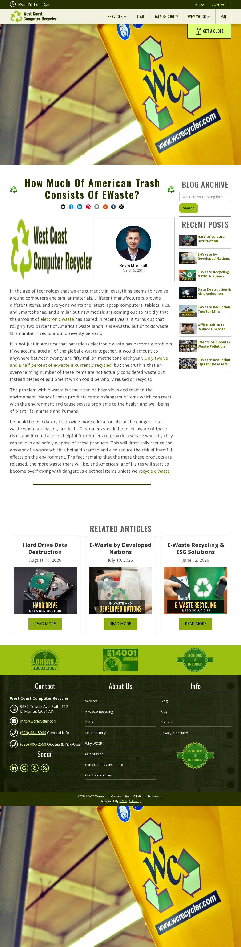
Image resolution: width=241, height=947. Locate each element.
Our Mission (94, 754)
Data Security (166, 16)
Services (115, 16)
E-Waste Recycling (99, 711)
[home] (33, 16)
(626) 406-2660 (33, 744)
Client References (98, 775)
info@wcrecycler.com (38, 721)
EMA (123, 801)
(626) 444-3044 (33, 732)
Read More (45, 623)
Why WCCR (197, 16)
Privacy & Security (174, 733)
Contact (219, 4)
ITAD (140, 16)
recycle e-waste (154, 471)
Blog (199, 4)
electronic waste (57, 319)
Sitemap (135, 801)
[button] (209, 31)
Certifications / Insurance (104, 764)
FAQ (223, 16)
